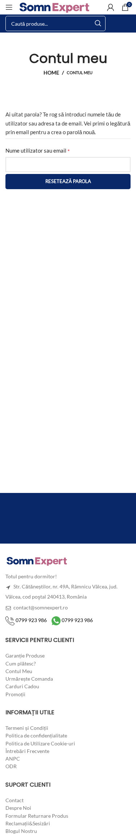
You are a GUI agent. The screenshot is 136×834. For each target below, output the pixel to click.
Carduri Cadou (22, 686)
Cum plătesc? (20, 663)
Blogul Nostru (21, 831)
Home (51, 73)
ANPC (12, 759)
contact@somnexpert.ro (40, 607)
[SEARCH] (98, 23)
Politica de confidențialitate (36, 735)
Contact (14, 800)
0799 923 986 (31, 620)
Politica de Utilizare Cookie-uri (40, 743)
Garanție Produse (25, 655)
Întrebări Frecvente (27, 751)
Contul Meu (18, 671)
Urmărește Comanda (29, 679)
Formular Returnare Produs (36, 815)
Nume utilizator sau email (51, 150)
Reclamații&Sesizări (27, 823)
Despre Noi (18, 808)
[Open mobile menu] (9, 7)
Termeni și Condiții (26, 728)
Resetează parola (68, 181)
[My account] (110, 7)
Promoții (15, 694)
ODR (11, 766)
